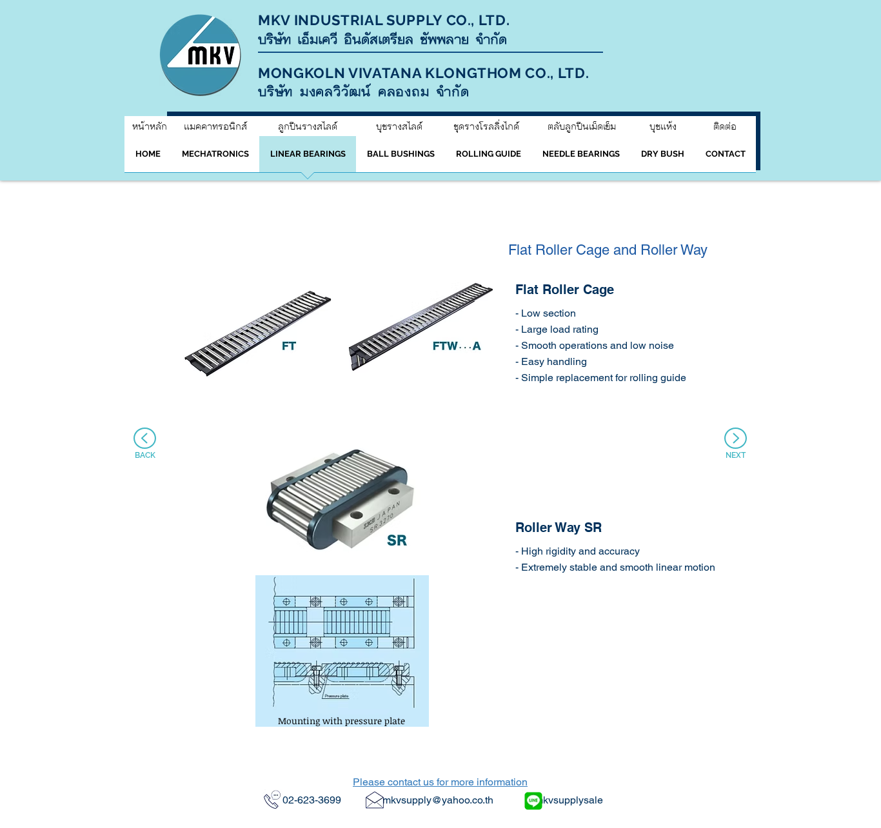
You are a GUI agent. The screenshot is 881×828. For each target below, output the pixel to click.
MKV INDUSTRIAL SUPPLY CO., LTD (382, 20)
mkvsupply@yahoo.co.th (437, 800)
